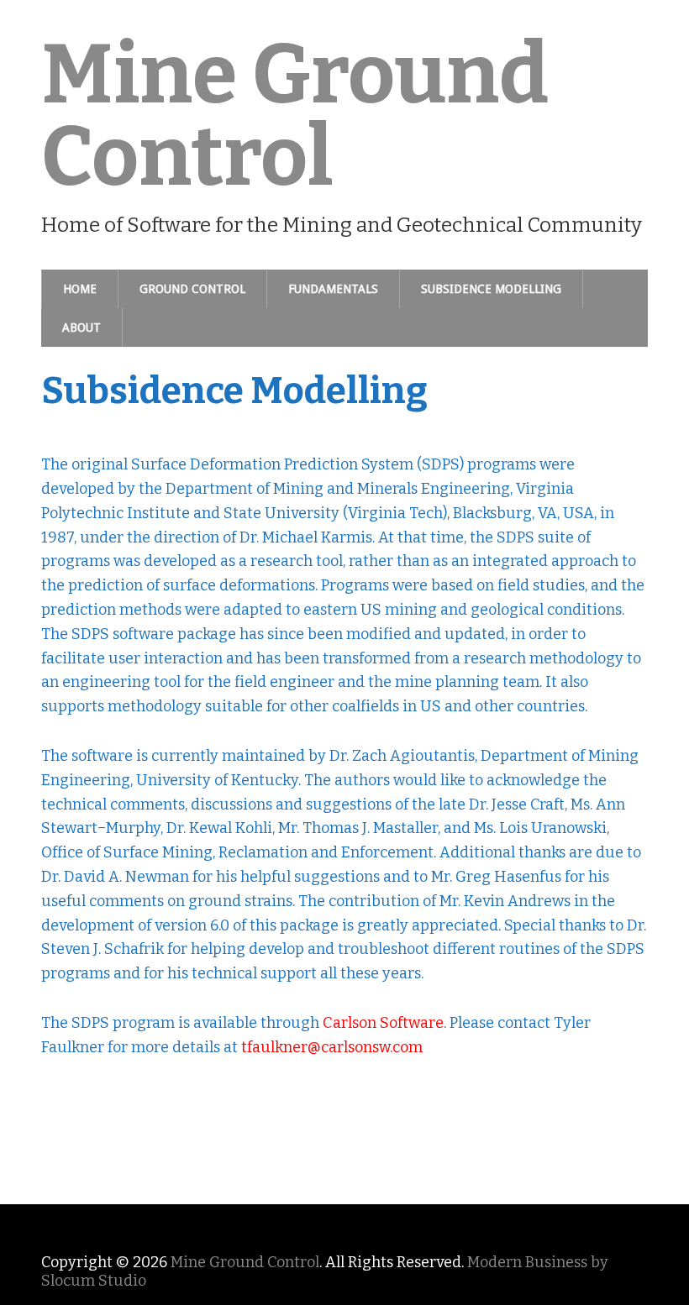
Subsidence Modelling (491, 289)
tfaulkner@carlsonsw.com (332, 1047)
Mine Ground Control (295, 116)
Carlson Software (383, 1023)
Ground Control (192, 289)
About (81, 327)
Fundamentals (333, 289)
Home (80, 289)
